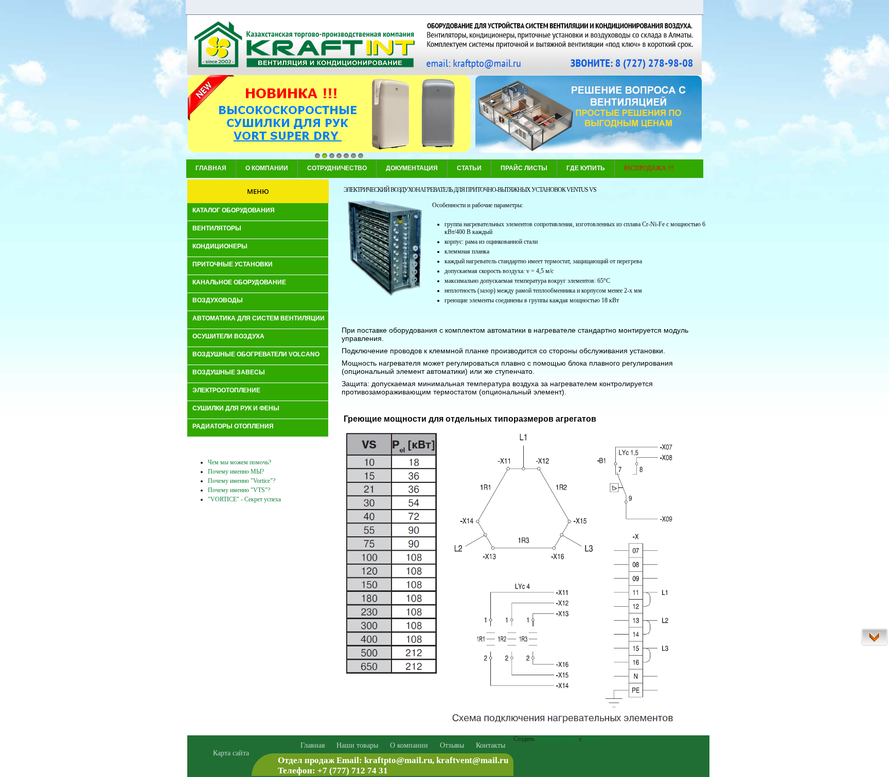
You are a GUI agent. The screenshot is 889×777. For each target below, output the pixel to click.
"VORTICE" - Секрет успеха (244, 499)
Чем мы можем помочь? (239, 462)
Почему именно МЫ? (236, 471)
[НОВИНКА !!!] (329, 114)
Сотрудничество (337, 168)
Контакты (490, 745)
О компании (266, 168)
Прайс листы (524, 168)
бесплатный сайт (557, 739)
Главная (210, 168)
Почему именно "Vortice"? (241, 480)
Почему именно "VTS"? (239, 490)
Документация (412, 168)
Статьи (469, 168)
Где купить (585, 168)
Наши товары (357, 745)
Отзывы (452, 745)
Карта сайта (231, 753)
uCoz (589, 739)
